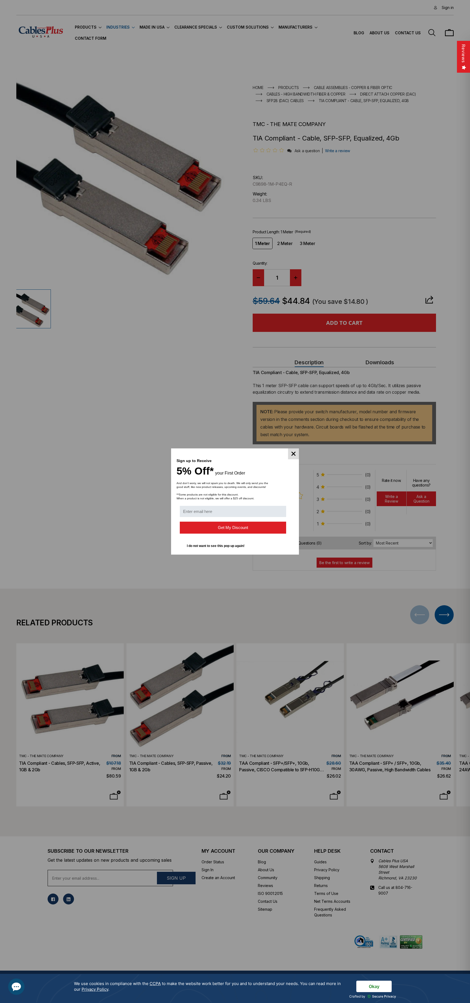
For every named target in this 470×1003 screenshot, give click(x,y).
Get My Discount (233, 527)
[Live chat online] (16, 986)
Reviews (463, 53)
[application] (235, 988)
